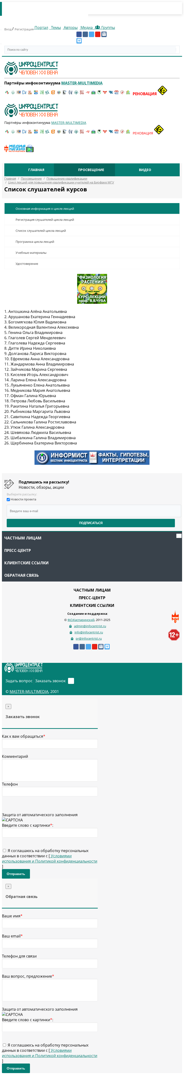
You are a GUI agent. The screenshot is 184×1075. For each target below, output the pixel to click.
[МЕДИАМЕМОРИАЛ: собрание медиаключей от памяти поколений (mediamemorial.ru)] (122, 93)
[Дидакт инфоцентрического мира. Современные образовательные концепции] (59, 93)
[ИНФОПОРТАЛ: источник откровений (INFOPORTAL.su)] (24, 93)
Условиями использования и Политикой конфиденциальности (49, 858)
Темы (55, 27)
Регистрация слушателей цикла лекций (45, 219)
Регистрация (24, 29)
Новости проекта (23, 499)
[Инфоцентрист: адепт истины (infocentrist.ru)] (76, 93)
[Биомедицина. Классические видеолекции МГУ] (47, 93)
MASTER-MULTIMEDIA (29, 691)
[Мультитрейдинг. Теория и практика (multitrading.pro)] (7, 93)
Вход (8, 29)
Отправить (16, 874)
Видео (145, 169)
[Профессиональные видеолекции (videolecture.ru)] (65, 93)
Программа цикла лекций (35, 241)
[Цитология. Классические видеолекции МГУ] (53, 93)
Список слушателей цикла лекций (41, 230)
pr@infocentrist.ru (89, 638)
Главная (36, 169)
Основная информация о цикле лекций (45, 208)
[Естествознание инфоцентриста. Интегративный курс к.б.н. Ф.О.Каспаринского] (13, 93)
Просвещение (91, 169)
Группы (107, 27)
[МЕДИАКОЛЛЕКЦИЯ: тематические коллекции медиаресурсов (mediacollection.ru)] (82, 93)
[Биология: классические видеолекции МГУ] (42, 93)
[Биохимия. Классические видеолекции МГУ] (30, 93)
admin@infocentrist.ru (90, 626)
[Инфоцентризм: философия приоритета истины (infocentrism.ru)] (70, 93)
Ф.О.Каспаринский (81, 620)
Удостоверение (27, 263)
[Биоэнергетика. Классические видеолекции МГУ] (36, 93)
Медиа (87, 27)
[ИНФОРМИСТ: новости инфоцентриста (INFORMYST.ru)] (19, 93)
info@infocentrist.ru (89, 632)
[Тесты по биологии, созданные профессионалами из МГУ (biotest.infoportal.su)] (128, 93)
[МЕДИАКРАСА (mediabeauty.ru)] (88, 93)
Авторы (70, 27)
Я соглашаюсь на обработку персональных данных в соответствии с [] (49, 858)
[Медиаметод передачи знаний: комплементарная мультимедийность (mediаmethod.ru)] (116, 93)
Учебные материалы (31, 252)
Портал (41, 27)
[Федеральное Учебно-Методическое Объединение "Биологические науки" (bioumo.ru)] (99, 93)
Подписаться (91, 523)
